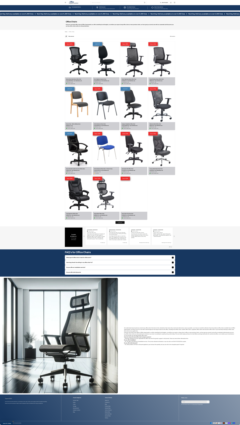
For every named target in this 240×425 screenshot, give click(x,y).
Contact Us (107, 402)
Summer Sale (75, 400)
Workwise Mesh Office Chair (155, 124)
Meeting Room (76, 408)
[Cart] (174, 2)
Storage (74, 406)
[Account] (171, 2)
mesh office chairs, (177, 329)
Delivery (106, 417)
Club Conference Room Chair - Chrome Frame (103, 168)
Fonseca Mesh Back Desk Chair (156, 168)
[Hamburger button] (65, 2)
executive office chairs (210, 329)
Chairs (74, 404)
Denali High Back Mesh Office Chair (129, 79)
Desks (74, 402)
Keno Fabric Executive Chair (127, 213)
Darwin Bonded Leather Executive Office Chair (75, 168)
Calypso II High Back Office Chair (128, 124)
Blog (74, 412)
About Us (107, 400)
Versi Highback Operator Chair (100, 79)
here (137, 331)
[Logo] (73, 2)
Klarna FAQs (107, 412)
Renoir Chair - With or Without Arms (73, 124)
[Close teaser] (13, 421)
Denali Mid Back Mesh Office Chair (157, 79)
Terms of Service (108, 410)
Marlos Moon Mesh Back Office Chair (73, 79)
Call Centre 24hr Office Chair (127, 168)
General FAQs (108, 415)
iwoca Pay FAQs (108, 414)
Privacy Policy (107, 406)
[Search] (144, 2)
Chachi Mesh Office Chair (99, 213)
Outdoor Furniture (76, 410)
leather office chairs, (187, 329)
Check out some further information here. (179, 338)
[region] (129, 236)
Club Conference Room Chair (100, 124)
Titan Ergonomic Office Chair (72, 213)
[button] (84, 236)
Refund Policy (107, 408)
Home (66, 31)
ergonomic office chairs (197, 329)
